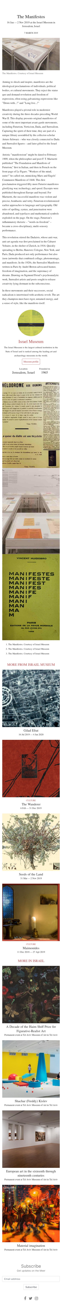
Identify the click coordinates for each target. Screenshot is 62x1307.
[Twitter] (31, 1298)
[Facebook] (25, 1298)
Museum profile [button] (31, 361)
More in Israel (31, 960)
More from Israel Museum (31, 664)
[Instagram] (36, 1298)
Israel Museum (31, 341)
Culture (31, 800)
